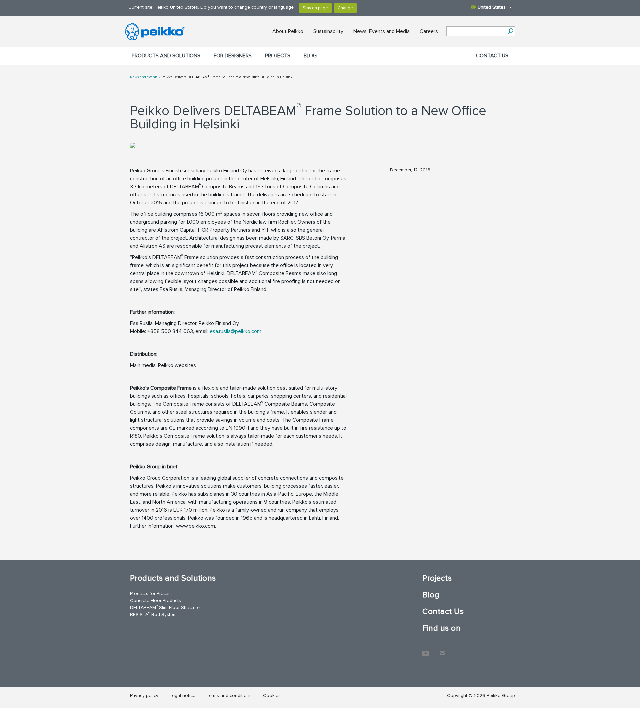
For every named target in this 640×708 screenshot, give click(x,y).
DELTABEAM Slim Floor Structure (165, 607)
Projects (277, 55)
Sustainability (328, 31)
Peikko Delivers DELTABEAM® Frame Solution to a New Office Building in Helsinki (227, 77)
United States (492, 7)
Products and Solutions (166, 55)
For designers (233, 55)
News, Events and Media (381, 31)
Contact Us (492, 55)
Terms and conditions (229, 695)
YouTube (425, 650)
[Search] (510, 31)
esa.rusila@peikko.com (235, 331)
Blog (310, 55)
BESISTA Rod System (153, 614)
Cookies (272, 695)
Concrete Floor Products (155, 600)
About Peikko (287, 31)
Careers (429, 31)
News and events (143, 77)
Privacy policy (144, 695)
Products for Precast (151, 593)
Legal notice (182, 695)
